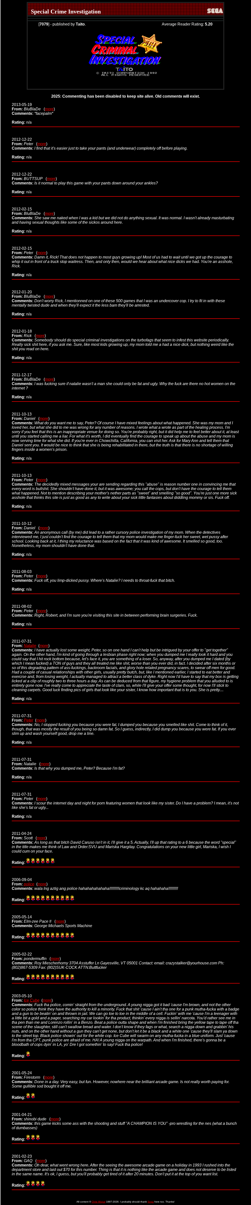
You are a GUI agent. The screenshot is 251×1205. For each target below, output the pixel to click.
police (29, 884)
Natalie (30, 646)
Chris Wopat (98, 1201)
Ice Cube (31, 1000)
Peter (28, 720)
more (49, 109)
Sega (151, 1201)
